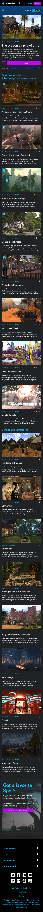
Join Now (24, 63)
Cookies (22, 896)
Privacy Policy (21, 892)
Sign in (30, 3)
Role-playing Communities (10, 41)
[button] (12, 3)
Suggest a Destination (18, 810)
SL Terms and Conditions (21, 888)
